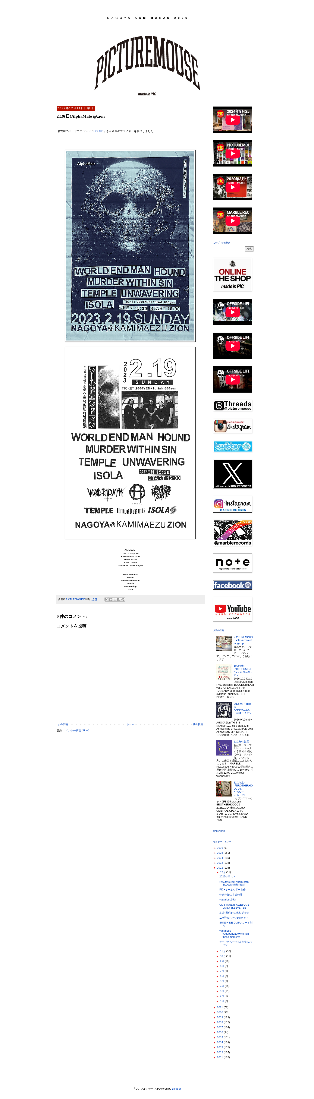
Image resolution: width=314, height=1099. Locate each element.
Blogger (176, 1088)
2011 (220, 1057)
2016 (220, 1032)
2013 (220, 1047)
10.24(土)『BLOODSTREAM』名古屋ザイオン (243, 670)
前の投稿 (198, 724)
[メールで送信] (106, 599)
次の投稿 (63, 724)
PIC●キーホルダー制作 (232, 889)
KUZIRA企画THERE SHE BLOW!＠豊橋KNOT (234, 883)
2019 (220, 1017)
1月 (222, 1001)
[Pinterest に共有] (123, 599)
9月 (222, 961)
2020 (220, 1012)
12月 (223, 872)
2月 (222, 996)
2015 (220, 1037)
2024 (220, 857)
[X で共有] (115, 599)
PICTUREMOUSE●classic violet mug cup (243, 640)
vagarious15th (227, 899)
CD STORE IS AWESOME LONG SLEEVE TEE (234, 906)
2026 (220, 847)
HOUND (98, 131)
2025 (220, 852)
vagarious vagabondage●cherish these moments (234, 933)
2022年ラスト (227, 876)
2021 (220, 1007)
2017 (220, 1027)
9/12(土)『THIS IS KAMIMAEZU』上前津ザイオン (243, 708)
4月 (222, 986)
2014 (220, 1042)
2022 (220, 867)
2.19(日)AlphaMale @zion (234, 912)
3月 (222, 991)
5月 (222, 981)
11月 (223, 951)
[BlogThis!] (111, 599)
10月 (223, 956)
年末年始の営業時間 (230, 894)
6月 (222, 976)
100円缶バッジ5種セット (233, 917)
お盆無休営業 (241, 741)
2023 (220, 862)
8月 (222, 966)
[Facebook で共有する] (119, 599)
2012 (220, 1052)
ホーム (130, 724)
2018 (220, 1022)
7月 (222, 971)
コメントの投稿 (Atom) (76, 730)
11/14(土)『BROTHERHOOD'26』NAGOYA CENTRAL (243, 788)
